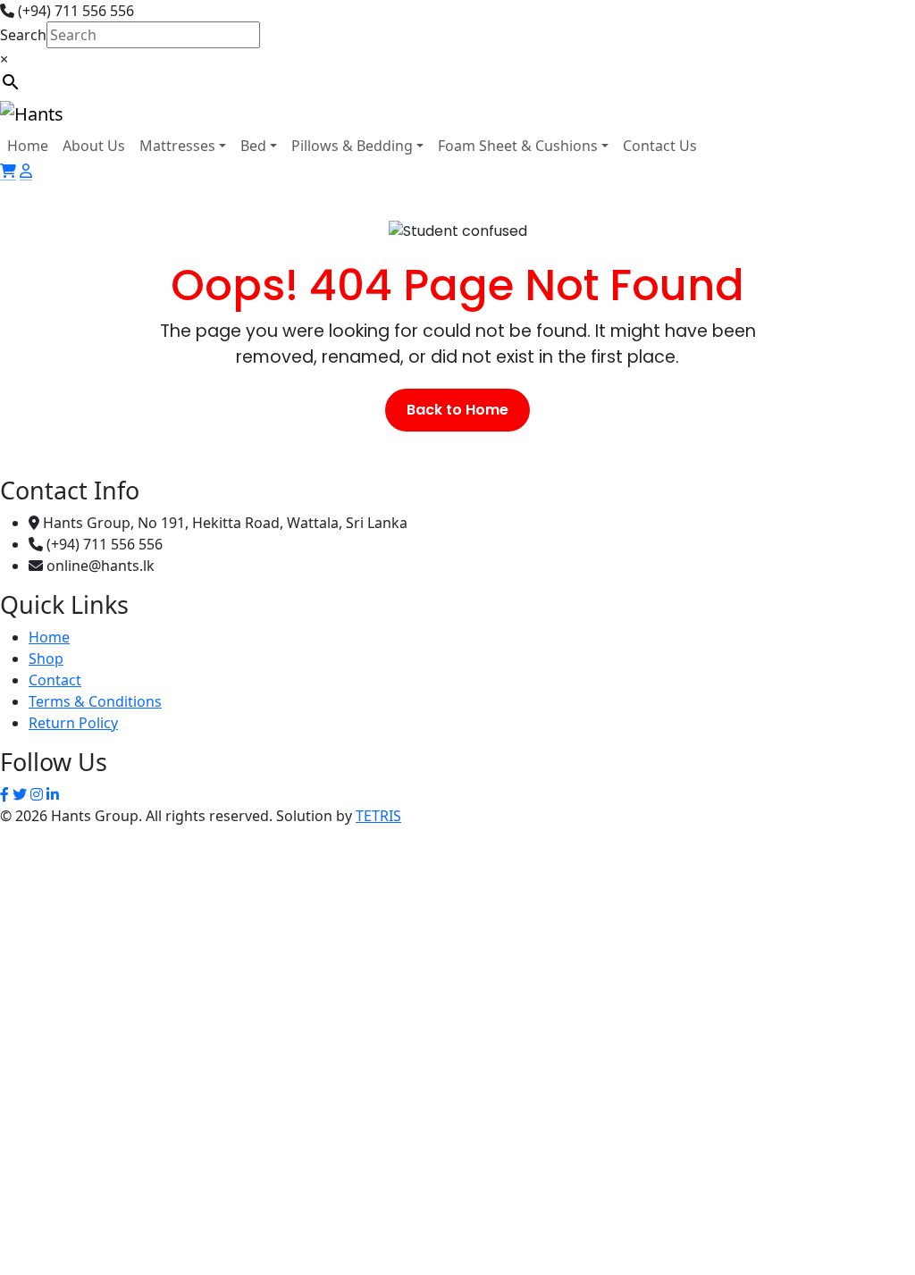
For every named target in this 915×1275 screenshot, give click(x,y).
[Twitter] (20, 794)
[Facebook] (4, 794)
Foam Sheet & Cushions (518, 145)
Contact (55, 680)
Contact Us (660, 145)
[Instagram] (36, 794)
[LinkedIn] (52, 794)
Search (23, 35)
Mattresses (177, 145)
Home (27, 145)
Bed (253, 145)
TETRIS (378, 816)
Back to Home (457, 409)
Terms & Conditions (95, 701)
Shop (46, 658)
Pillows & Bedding (352, 145)
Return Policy (73, 723)
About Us (94, 145)
